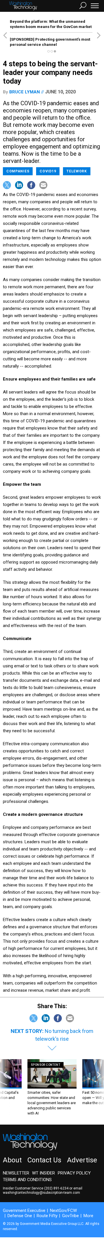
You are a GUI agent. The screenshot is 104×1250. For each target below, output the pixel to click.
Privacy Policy (74, 1173)
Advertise (82, 1160)
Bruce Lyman (24, 92)
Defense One (20, 1215)
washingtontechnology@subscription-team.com (41, 1193)
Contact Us (44, 1160)
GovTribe (70, 1215)
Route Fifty (47, 1215)
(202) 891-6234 (56, 1188)
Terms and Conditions (27, 1179)
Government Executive (24, 1210)
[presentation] (5, 1087)
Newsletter (16, 1173)
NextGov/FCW (63, 1210)
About (12, 1160)
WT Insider (43, 1173)
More (88, 1215)
